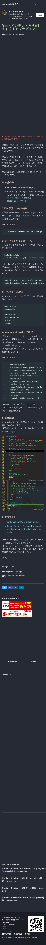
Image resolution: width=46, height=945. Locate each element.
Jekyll (28, 938)
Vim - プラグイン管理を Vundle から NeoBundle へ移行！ (25, 197)
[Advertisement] (23, 61)
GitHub (19, 934)
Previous (12, 661)
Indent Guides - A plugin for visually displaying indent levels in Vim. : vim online (24, 529)
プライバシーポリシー (8, 931)
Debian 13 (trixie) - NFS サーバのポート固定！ (22, 879)
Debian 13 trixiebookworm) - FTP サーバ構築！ (23, 899)
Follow (40, 15)
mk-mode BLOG (10, 4)
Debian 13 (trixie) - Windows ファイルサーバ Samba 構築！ (24, 870)
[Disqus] (23, 709)
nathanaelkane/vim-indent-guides (23, 522)
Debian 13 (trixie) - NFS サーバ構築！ (20, 888)
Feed (28, 934)
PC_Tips (19, 572)
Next (33, 661)
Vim (13, 567)
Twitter (7, 934)
